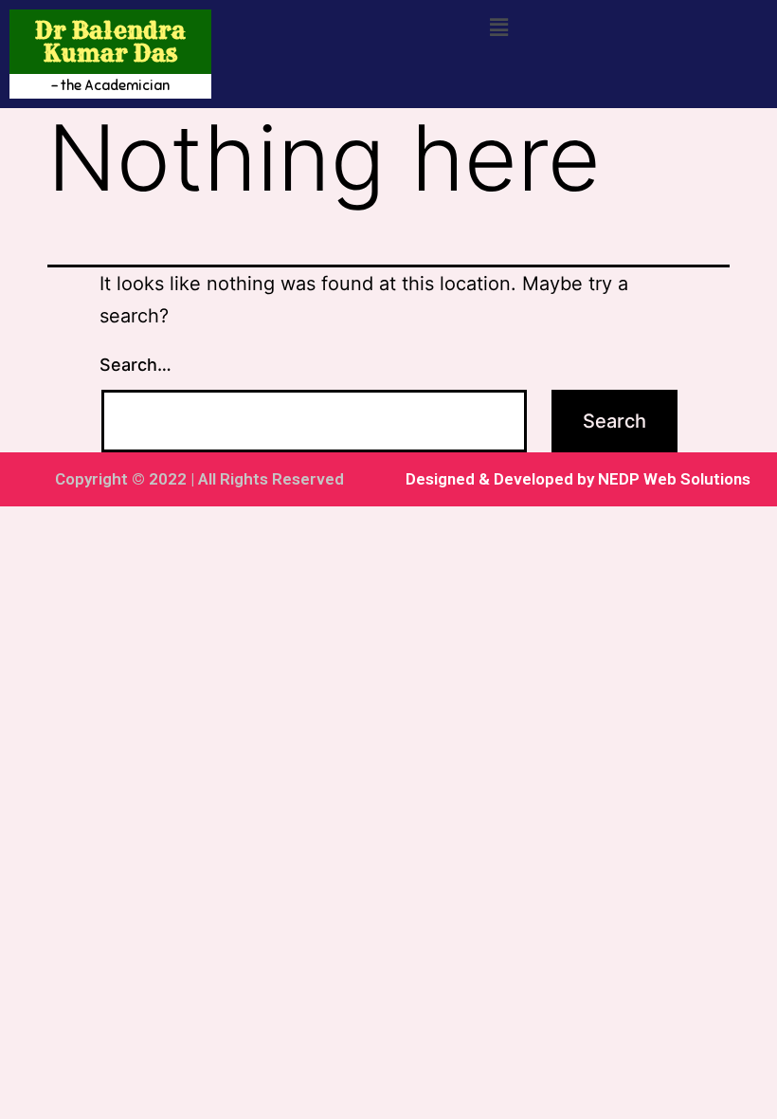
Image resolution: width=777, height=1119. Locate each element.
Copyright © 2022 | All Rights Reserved (199, 478)
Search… (135, 365)
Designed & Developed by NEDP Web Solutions (578, 478)
